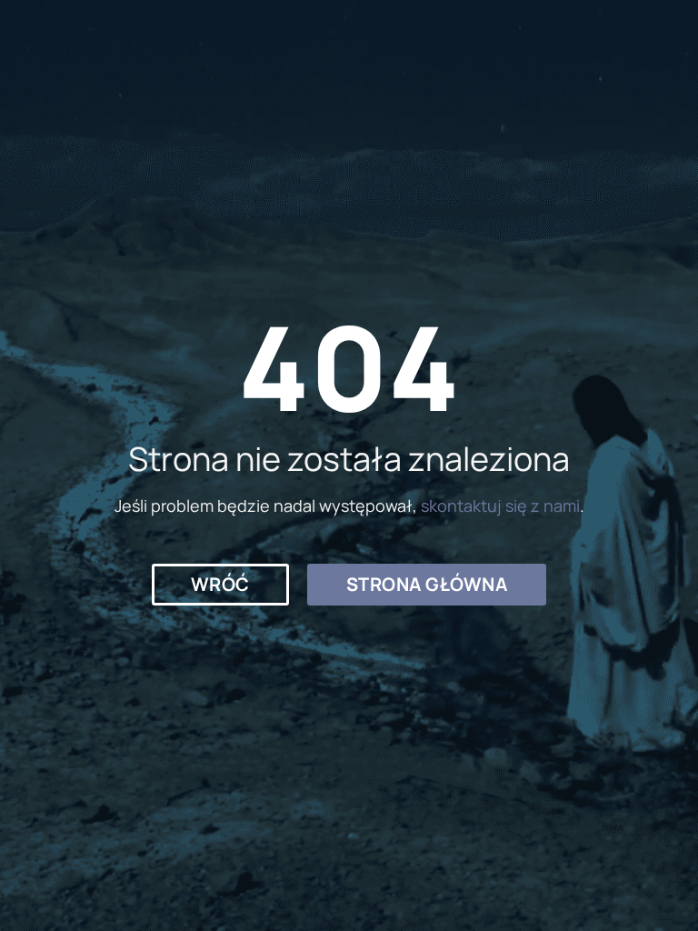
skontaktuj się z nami (500, 505)
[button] (220, 585)
